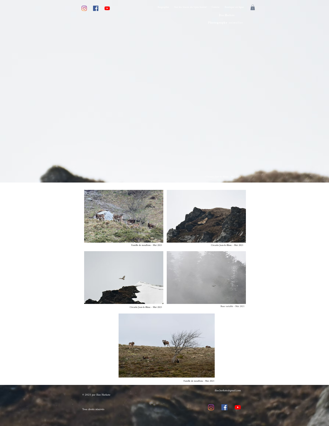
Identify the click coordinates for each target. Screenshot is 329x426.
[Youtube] (107, 8)
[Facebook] (95, 8)
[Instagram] (84, 8)
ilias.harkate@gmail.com (228, 390)
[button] (252, 7)
